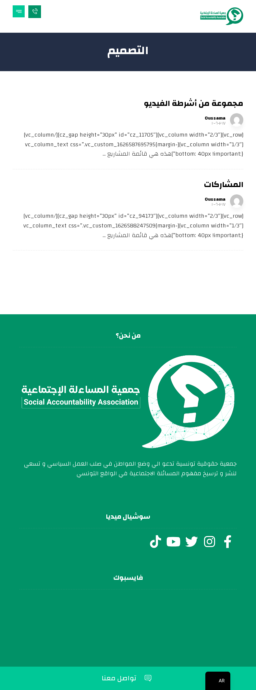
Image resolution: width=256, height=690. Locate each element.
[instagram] (210, 541)
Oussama (215, 118)
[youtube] (174, 541)
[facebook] (228, 541)
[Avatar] (236, 120)
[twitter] (192, 541)
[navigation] (217, 681)
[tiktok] (156, 541)
